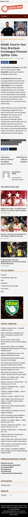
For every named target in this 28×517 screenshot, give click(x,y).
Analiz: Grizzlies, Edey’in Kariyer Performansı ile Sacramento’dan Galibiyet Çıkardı (14, 342)
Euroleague (4, 39)
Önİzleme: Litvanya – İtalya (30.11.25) (12, 396)
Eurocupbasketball (7, 467)
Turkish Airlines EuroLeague (9, 286)
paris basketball (6, 142)
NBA (2, 280)
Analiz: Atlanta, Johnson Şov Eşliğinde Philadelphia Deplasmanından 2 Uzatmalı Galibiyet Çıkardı (13, 348)
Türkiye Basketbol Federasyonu (11, 473)
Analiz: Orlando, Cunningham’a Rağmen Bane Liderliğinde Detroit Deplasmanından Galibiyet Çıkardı (14, 451)
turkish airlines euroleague (9, 144)
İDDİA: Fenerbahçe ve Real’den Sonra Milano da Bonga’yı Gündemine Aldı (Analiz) (12, 335)
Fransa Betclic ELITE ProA (16, 39)
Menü (5, 16)
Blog (2, 291)
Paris (2, 41)
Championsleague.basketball (10, 465)
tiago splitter (17, 142)
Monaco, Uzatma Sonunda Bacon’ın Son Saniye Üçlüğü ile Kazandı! (14, 235)
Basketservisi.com (7, 463)
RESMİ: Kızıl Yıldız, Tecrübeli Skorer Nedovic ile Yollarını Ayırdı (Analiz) (13, 209)
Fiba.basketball (6, 471)
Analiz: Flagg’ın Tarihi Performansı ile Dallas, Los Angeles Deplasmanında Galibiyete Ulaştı (12, 401)
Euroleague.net (6, 469)
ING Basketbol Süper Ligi (9, 277)
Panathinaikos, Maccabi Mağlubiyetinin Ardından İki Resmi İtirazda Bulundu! (13, 262)
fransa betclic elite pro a (17, 140)
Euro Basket (4, 289)
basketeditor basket (8, 58)
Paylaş (5, 62)
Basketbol (4, 283)
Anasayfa (4, 275)
